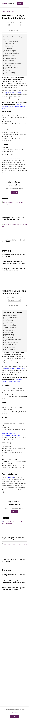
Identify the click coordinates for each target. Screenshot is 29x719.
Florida (10, 381)
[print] (26, 30)
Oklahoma (5, 106)
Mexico (16, 106)
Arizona (22, 106)
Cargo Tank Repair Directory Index (14, 92)
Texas (11, 106)
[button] (3, 4)
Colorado (18, 104)
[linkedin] (12, 30)
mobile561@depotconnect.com (11, 435)
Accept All (14, 716)
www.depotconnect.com (9, 433)
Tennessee (19, 379)
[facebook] (9, 30)
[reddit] (17, 30)
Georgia (4, 381)
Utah (3, 108)
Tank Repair (10, 158)
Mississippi (17, 381)
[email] (19, 30)
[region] (14, 713)
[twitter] (14, 30)
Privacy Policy (15, 712)
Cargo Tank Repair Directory (9, 11)
